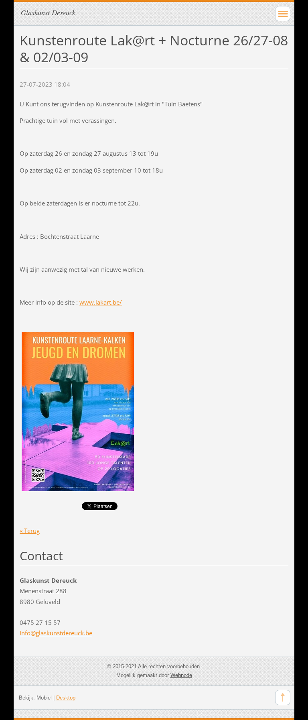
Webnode (181, 675)
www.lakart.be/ (100, 302)
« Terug (30, 531)
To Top (282, 697)
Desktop (65, 698)
